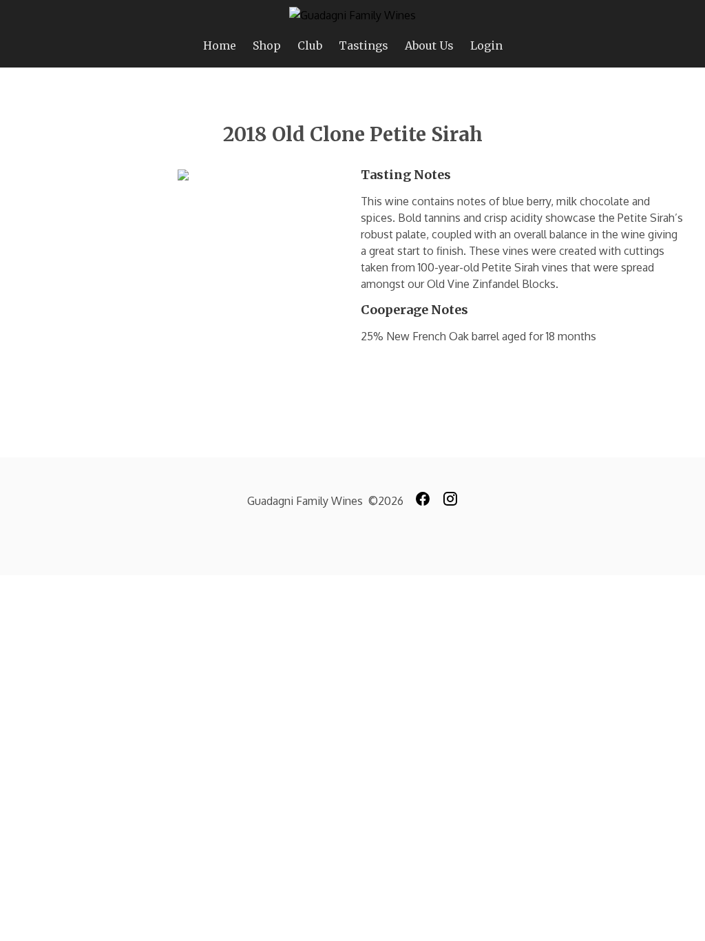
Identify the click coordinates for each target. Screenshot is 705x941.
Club (309, 45)
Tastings (363, 45)
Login (486, 45)
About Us (429, 45)
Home (219, 45)
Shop (267, 45)
